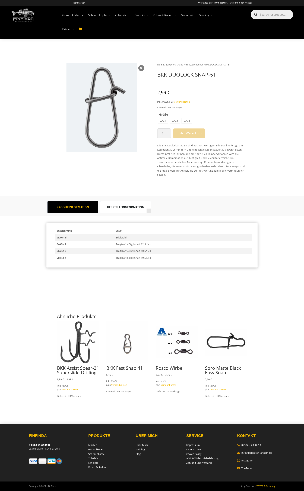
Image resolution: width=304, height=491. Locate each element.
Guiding (204, 15)
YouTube (244, 468)
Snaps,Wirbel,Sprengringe (190, 64)
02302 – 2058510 (249, 445)
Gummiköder (71, 15)
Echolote (93, 462)
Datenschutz (193, 449)
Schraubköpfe (97, 15)
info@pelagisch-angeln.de (254, 452)
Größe (163, 115)
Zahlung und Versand (199, 462)
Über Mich (142, 445)
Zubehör (120, 15)
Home (160, 64)
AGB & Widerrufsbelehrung (202, 458)
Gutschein (187, 15)
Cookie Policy (193, 454)
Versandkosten (182, 101)
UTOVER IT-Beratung (264, 486)
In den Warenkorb (189, 133)
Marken (92, 445)
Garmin (140, 15)
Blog (138, 454)
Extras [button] (66, 29)
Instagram (245, 460)
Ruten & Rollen (163, 15)
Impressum (193, 445)
